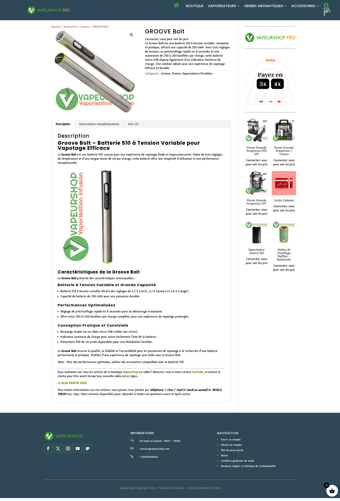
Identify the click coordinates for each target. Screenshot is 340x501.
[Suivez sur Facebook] (48, 448)
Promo (176, 73)
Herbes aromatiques (263, 6)
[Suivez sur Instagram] (68, 448)
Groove (85, 26)
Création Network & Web (204, 488)
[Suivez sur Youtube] (78, 448)
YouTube (197, 372)
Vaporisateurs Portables (197, 73)
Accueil (56, 26)
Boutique (194, 6)
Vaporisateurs (222, 6)
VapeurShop (130, 372)
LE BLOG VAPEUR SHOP (72, 383)
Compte (327, 11)
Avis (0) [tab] (133, 124)
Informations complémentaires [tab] (99, 124)
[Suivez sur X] (58, 448)
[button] (131, 34)
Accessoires (303, 6)
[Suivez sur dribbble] (87, 448)
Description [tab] (63, 124)
